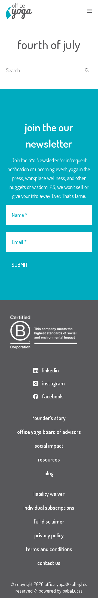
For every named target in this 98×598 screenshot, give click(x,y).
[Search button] (86, 70)
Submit (19, 264)
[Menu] (89, 10)
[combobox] (44, 70)
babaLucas (72, 591)
